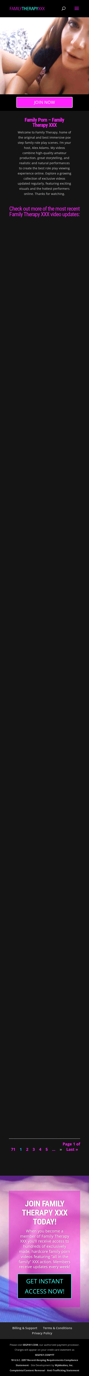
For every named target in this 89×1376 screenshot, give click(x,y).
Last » (72, 1149)
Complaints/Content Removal (27, 1370)
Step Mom (67, 384)
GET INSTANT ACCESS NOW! (44, 1286)
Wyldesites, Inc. (64, 1365)
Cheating (66, 480)
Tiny (28, 795)
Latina (30, 886)
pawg (39, 384)
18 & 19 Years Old (37, 277)
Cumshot (17, 283)
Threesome (42, 389)
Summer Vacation (25, 1085)
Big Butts (51, 277)
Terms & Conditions (57, 1328)
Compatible (21, 273)
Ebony (30, 683)
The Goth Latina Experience (32, 882)
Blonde (30, 480)
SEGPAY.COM (30, 1344)
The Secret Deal (24, 476)
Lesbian (32, 379)
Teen (53, 283)
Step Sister (37, 283)
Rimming (57, 384)
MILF (34, 384)
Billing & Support (24, 1328)
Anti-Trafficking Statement (63, 1370)
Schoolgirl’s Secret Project (33, 781)
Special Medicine (24, 983)
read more (20, 304)
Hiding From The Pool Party (32, 679)
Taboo (46, 283)
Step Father (67, 790)
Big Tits (68, 379)
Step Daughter (54, 790)
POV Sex (27, 283)
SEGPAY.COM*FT (44, 1354)
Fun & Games (21, 578)
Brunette (69, 277)
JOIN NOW (44, 102)
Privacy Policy (42, 1333)
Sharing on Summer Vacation (33, 375)
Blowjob (60, 277)
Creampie (17, 485)
